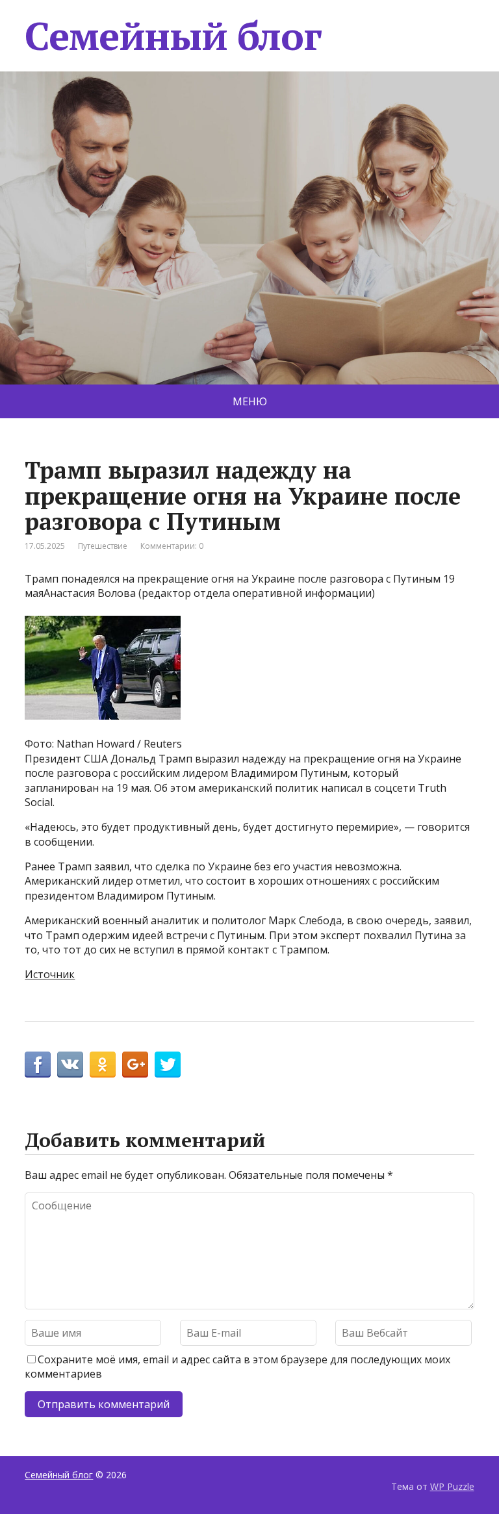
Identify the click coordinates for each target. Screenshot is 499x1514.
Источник (50, 974)
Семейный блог (173, 35)
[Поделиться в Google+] (135, 1065)
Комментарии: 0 (171, 545)
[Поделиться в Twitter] (168, 1065)
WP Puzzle (452, 1486)
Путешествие (102, 545)
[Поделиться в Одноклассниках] (103, 1065)
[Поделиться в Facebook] (38, 1065)
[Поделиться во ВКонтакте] (70, 1065)
